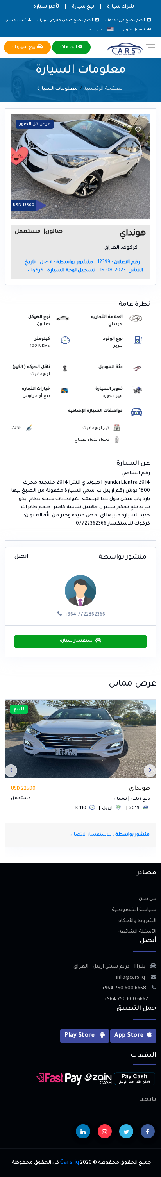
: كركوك (61, 270)
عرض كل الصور (35, 124)
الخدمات (69, 47)
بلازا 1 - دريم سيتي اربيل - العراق (109, 967)
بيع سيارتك (24, 47)
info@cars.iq (131, 978)
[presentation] (150, 770)
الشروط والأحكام (137, 921)
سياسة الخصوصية (134, 910)
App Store (128, 1036)
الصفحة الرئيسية (103, 89)
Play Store (80, 1036)
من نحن (147, 899)
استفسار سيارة (77, 641)
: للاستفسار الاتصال (110, 835)
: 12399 (118, 262)
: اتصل (66, 262)
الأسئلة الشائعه (137, 932)
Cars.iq (69, 1163)
